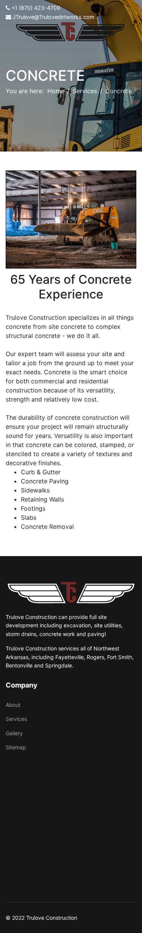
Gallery (14, 733)
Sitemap (16, 747)
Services (16, 719)
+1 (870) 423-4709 (35, 8)
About (13, 705)
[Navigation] (133, 66)
